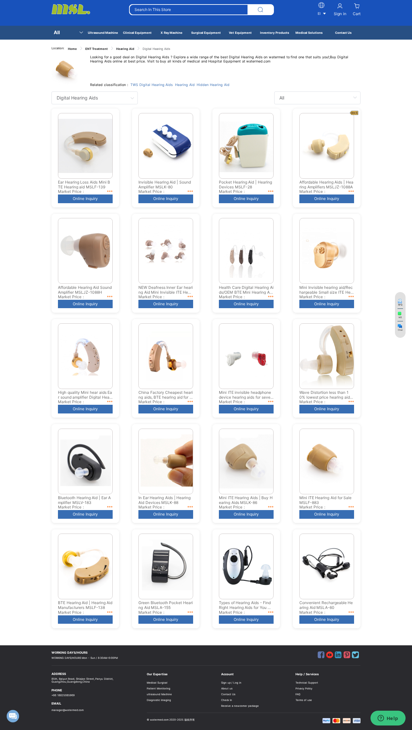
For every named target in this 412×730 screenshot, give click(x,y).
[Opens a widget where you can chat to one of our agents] (388, 719)
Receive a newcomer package (240, 705)
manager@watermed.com (68, 710)
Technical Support (306, 682)
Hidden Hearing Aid (213, 85)
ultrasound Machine (159, 694)
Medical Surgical (157, 682)
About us (226, 688)
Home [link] (72, 49)
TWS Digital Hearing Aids (151, 85)
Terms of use (303, 700)
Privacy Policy (303, 688)
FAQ (297, 694)
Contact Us (228, 694)
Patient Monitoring (158, 688)
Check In (226, 700)
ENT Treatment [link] (96, 49)
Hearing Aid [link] (125, 49)
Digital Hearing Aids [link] (156, 49)
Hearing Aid (185, 85)
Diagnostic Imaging (159, 700)
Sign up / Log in (231, 682)
